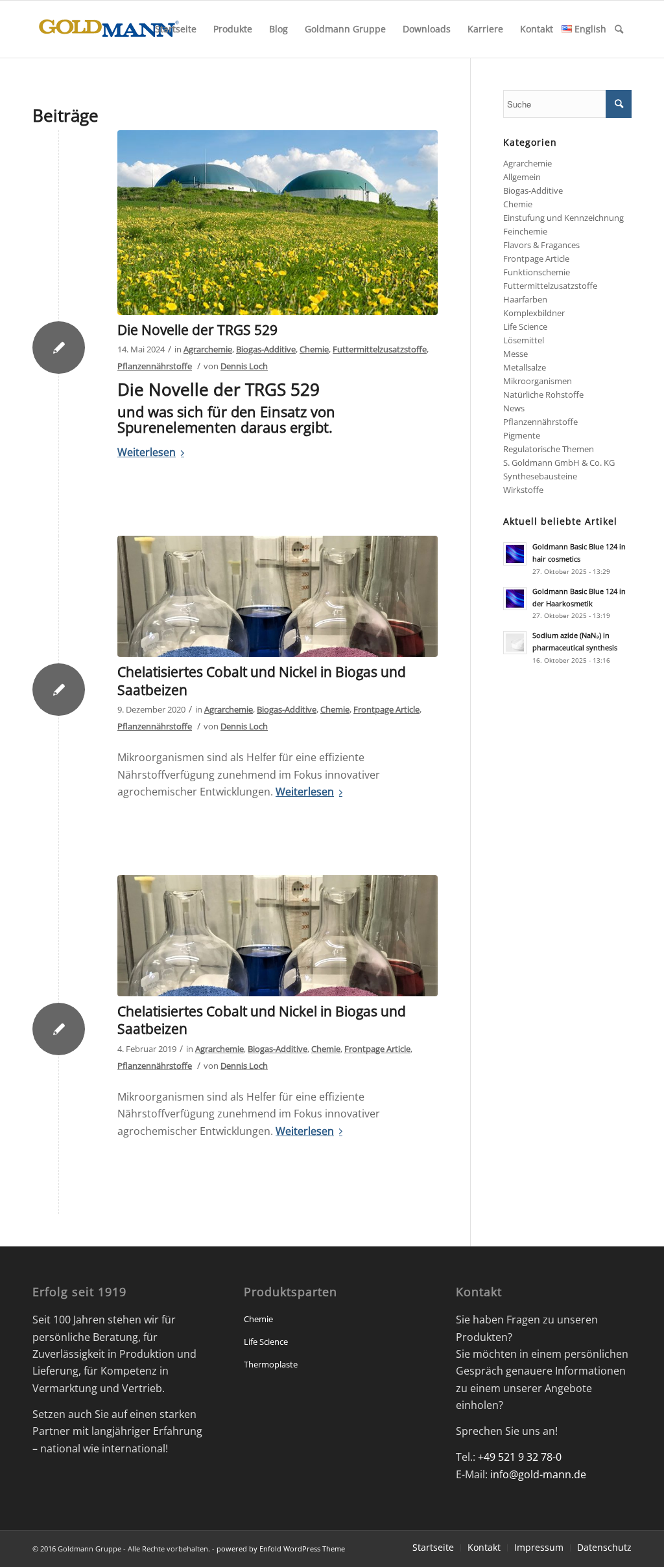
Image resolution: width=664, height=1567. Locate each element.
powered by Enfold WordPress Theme (281, 1548)
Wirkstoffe (523, 490)
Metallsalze (524, 367)
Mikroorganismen (537, 381)
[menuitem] (176, 29)
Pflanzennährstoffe (154, 366)
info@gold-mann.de (538, 1474)
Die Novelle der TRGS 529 (197, 330)
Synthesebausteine (540, 476)
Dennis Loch (244, 366)
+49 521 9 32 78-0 (520, 1457)
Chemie (314, 349)
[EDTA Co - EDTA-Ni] (277, 596)
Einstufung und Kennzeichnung (563, 217)
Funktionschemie (536, 272)
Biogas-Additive (266, 349)
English (589, 29)
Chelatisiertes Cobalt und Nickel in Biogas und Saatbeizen (261, 680)
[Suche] (619, 29)
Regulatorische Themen (548, 449)
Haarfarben (525, 299)
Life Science (525, 326)
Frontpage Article (386, 709)
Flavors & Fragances (541, 245)
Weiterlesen (146, 452)
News (514, 408)
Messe (515, 354)
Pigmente (521, 435)
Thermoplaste (271, 1364)
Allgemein (522, 177)
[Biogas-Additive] (277, 222)
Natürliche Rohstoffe (543, 394)
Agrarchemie (208, 349)
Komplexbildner (534, 313)
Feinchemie (525, 231)
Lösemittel (523, 340)
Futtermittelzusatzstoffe (380, 349)
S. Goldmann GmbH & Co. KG (559, 462)
